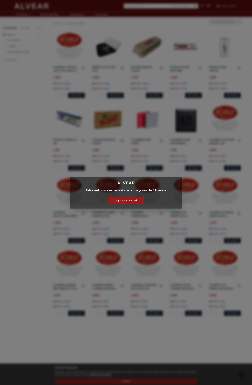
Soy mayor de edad (126, 200)
